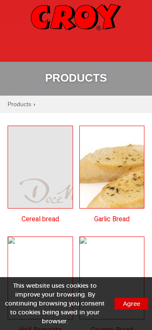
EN (133, 45)
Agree (131, 304)
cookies (77, 285)
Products (21, 104)
